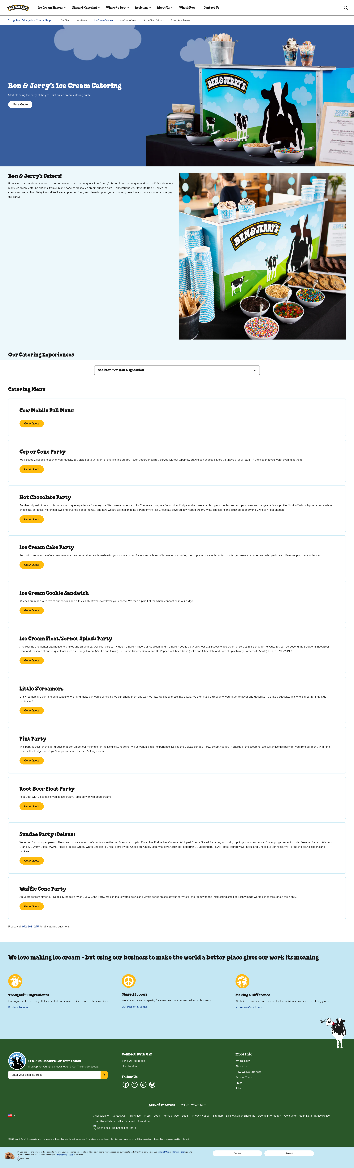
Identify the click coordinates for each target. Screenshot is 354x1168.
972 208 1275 (30, 926)
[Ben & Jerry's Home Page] (18, 7)
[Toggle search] (346, 8)
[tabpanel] (177, 656)
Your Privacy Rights (65, 1155)
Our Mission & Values (135, 1006)
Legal (185, 1115)
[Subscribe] (104, 1075)
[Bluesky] (152, 1085)
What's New (187, 7)
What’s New (198, 1105)
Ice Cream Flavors (50, 7)
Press (238, 1083)
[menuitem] (50, 8)
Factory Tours (243, 1077)
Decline (237, 1153)
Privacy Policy (179, 1152)
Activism (141, 7)
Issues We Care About (248, 1007)
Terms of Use (171, 1115)
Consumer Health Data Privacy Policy (307, 1115)
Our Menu (82, 20)
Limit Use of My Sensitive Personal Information (121, 1121)
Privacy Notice (200, 1115)
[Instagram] (134, 1085)
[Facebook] (126, 1085)
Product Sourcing (18, 1007)
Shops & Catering (84, 7)
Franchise (135, 1115)
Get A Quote (31, 423)
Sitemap (218, 1115)
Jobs (238, 1088)
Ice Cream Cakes (128, 20)
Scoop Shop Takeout (181, 20)
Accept (289, 1153)
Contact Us (211, 7)
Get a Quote (20, 104)
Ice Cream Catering (103, 20)
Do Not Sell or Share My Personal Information (253, 1115)
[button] (177, 370)
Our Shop (65, 20)
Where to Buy (116, 7)
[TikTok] (143, 1085)
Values (185, 1105)
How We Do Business (248, 1072)
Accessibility (101, 1115)
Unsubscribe (129, 1066)
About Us (163, 7)
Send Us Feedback (133, 1061)
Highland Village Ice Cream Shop (31, 20)
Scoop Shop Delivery (153, 20)
